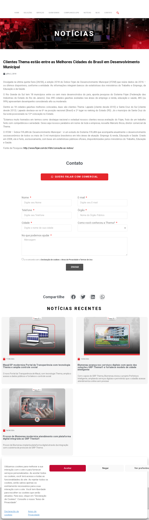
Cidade (26, 223)
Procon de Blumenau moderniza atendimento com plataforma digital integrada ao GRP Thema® (37, 437)
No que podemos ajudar (36, 235)
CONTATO (108, 13)
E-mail (81, 197)
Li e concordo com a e (58, 260)
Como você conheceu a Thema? (97, 223)
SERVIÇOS (40, 13)
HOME (16, 13)
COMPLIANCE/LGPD (71, 13)
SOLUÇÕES (28, 13)
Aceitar (67, 468)
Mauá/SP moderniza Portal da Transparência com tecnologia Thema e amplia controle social (36, 366)
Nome (25, 197)
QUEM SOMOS (54, 13)
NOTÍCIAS (87, 13)
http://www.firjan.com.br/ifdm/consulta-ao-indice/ (48, 148)
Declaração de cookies (11, 513)
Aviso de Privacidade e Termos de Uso (76, 260)
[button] (73, 297)
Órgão (81, 210)
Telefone (27, 210)
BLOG (98, 13)
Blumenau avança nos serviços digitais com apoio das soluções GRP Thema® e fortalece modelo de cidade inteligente (107, 367)
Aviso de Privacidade (34, 513)
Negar (105, 468)
